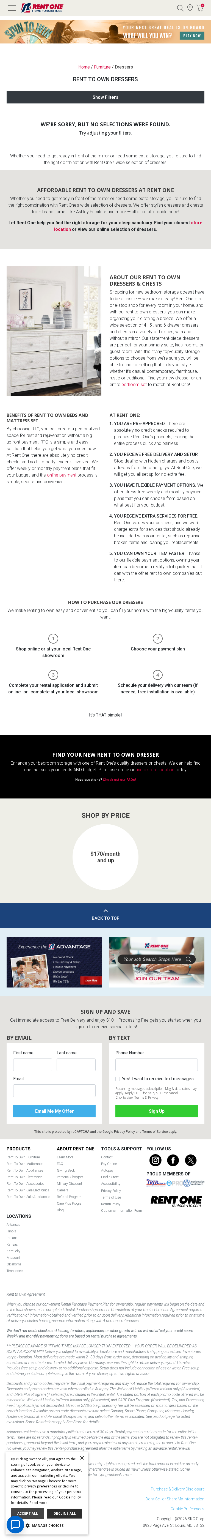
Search (180, 8)
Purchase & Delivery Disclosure (177, 1489)
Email (18, 1078)
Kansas (12, 1244)
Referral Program (69, 1197)
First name (23, 1052)
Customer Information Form (121, 1210)
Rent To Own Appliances (25, 1170)
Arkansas (14, 1224)
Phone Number (129, 1052)
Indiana (12, 1238)
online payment (61, 475)
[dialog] (46, 1493)
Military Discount (69, 1183)
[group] (105, 857)
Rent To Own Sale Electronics (28, 1190)
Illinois (11, 1231)
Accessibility (110, 1183)
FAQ (60, 1164)
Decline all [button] (65, 1513)
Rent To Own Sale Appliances (28, 1197)
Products (18, 1148)
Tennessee (15, 1271)
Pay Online (109, 1164)
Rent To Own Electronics (25, 1177)
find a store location (154, 769)
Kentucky (13, 1251)
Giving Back (66, 1170)
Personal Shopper (70, 1177)
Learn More (65, 1157)
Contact (107, 1157)
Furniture (102, 67)
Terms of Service (155, 1132)
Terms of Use (111, 1197)
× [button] (82, 1458)
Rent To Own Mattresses (25, 1164)
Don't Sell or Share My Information (175, 1499)
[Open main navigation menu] (12, 8)
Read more (39, 1502)
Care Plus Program (71, 1203)
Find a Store (190, 8)
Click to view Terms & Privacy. (137, 1097)
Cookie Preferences (187, 1509)
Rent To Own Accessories (26, 1183)
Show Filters (105, 97)
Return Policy (110, 1204)
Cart (202, 5)
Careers (62, 1190)
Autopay (107, 1170)
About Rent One (75, 1148)
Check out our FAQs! (119, 780)
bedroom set (134, 384)
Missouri (13, 1257)
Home (84, 67)
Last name (67, 1052)
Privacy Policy (124, 1132)
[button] (16, 851)
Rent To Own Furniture (23, 1157)
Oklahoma (14, 1264)
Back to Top (106, 918)
